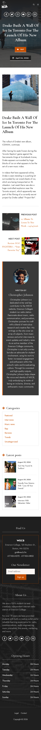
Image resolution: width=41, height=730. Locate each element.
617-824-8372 (14, 556)
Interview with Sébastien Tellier (24, 501)
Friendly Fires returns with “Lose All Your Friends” (26, 486)
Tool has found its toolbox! (25, 467)
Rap (22, 49)
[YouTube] (23, 14)
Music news (10, 424)
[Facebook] (6, 14)
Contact (24, 713)
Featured (8, 415)
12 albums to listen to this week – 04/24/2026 (29, 222)
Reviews (8, 432)
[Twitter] (12, 14)
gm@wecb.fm (20, 552)
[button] (34, 4)
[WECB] (4, 4)
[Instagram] (17, 14)
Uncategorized (11, 441)
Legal (16, 713)
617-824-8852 (27, 556)
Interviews (9, 419)
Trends (8, 437)
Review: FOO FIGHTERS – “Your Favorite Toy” (11, 247)
